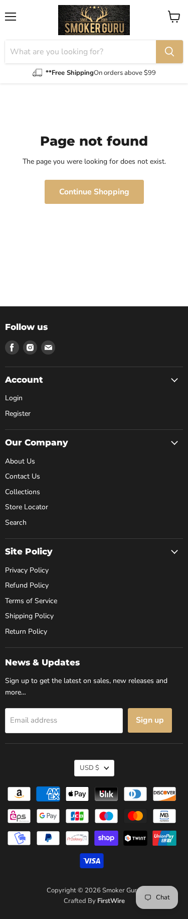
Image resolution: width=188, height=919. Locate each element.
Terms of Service (31, 601)
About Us (20, 461)
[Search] (169, 51)
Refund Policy (27, 585)
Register (18, 413)
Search (16, 522)
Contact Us (22, 476)
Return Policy (26, 631)
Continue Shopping (94, 191)
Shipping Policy (29, 616)
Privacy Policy (27, 570)
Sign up (150, 720)
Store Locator (26, 507)
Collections (22, 492)
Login (14, 398)
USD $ (89, 767)
